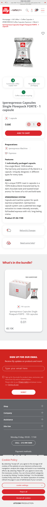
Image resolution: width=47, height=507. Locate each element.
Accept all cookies (23, 498)
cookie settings (22, 485)
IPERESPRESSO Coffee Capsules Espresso (17, 22)
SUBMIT (23, 392)
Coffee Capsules (26, 19)
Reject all (23, 492)
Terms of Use (13, 384)
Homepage (6, 19)
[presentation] (2, 2)
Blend (35, 22)
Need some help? (27, 243)
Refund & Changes (27, 230)
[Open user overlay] (31, 10)
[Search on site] (27, 10)
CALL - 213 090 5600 (23, 443)
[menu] (42, 10)
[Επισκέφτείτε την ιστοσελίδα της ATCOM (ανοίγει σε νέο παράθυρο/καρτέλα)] (23, 503)
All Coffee (15, 19)
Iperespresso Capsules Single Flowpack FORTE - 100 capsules (23, 313)
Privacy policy (24, 382)
